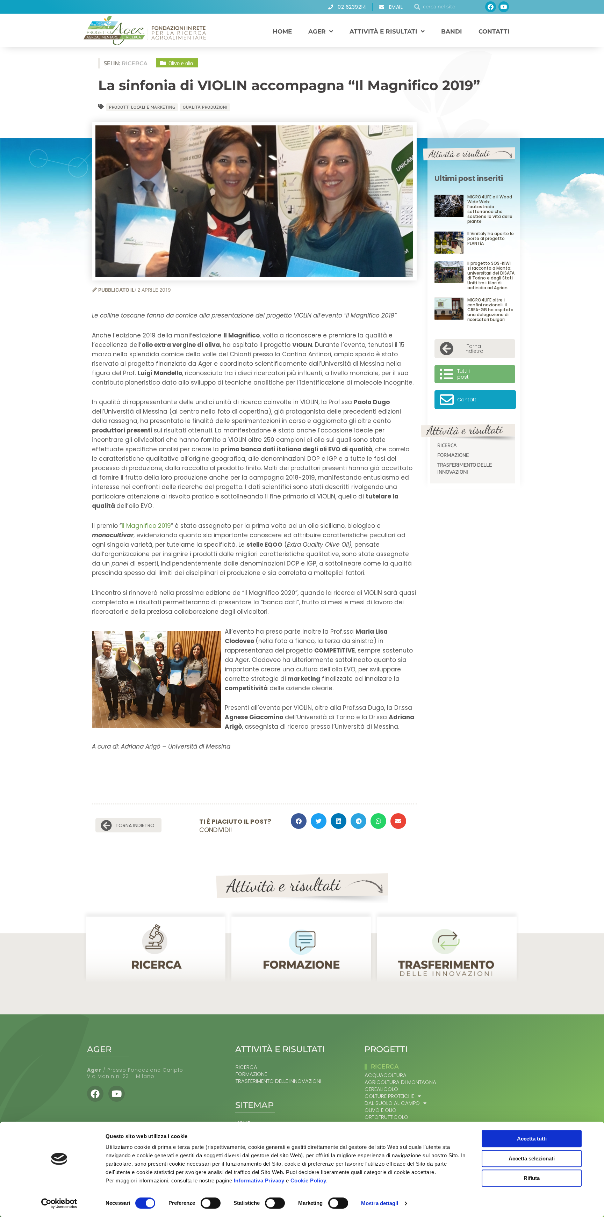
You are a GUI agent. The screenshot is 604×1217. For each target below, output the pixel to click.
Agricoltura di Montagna (400, 1082)
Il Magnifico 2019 (146, 526)
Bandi (451, 31)
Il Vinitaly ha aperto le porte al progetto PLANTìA (490, 238)
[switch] (211, 1203)
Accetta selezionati (532, 1158)
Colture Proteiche (389, 1096)
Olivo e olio (380, 1110)
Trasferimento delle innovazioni (464, 468)
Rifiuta (532, 1178)
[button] (299, 821)
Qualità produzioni (205, 107)
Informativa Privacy (259, 1180)
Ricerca (447, 445)
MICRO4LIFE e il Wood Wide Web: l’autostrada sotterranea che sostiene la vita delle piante (489, 209)
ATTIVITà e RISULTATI (383, 31)
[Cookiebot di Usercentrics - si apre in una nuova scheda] (59, 1203)
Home (282, 31)
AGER (317, 31)
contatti (494, 31)
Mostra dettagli (379, 1203)
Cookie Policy (308, 1180)
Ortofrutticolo (386, 1117)
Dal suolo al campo (392, 1103)
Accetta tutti (532, 1139)
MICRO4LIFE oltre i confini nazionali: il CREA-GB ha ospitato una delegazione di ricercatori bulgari (490, 309)
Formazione (453, 455)
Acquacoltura (386, 1075)
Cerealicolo (381, 1089)
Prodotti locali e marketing (142, 107)
